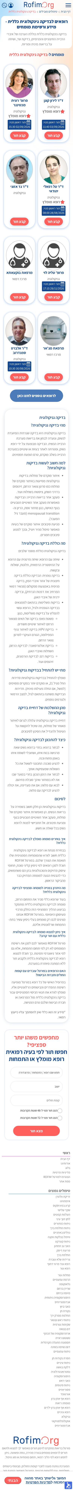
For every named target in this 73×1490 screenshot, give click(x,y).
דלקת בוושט (63, 1367)
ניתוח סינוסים (62, 1385)
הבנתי (13, 1480)
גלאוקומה (64, 1284)
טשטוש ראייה (62, 1338)
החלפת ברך (63, 1255)
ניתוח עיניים (63, 1363)
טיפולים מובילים (48, 11)
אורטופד (65, 1394)
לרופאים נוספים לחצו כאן (36, 395)
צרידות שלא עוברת (59, 1259)
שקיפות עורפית (61, 1324)
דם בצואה (64, 1329)
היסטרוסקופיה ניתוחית (57, 1298)
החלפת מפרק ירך (60, 1316)
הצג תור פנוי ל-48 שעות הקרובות (38, 1110)
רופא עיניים (63, 1412)
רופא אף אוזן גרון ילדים (57, 1408)
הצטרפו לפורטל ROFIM (56, 1177)
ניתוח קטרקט (62, 1241)
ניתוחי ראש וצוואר (60, 1320)
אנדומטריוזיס (62, 1302)
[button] (68, 1485)
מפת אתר (64, 1181)
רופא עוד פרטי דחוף (58, 1264)
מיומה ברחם (63, 1293)
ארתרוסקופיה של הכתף (56, 1333)
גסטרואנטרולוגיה (60, 1372)
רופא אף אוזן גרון (60, 1399)
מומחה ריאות (62, 1403)
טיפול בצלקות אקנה (59, 1237)
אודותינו (65, 1163)
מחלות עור (64, 1275)
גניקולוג (65, 1417)
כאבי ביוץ (65, 1307)
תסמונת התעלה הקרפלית (55, 1342)
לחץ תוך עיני (63, 1219)
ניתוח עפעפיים (62, 1351)
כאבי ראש (64, 1381)
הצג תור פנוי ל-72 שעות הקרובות (38, 1118)
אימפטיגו (65, 1201)
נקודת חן (65, 1311)
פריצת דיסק (63, 1250)
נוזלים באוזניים (61, 1232)
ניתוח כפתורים (62, 1223)
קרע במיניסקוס (61, 1205)
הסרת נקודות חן (61, 1358)
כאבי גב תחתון (62, 1246)
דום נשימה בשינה (60, 1347)
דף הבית (66, 11)
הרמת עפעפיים (61, 1280)
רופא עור (65, 1268)
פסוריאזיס (64, 1390)
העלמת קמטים (61, 1214)
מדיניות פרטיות (61, 1172)
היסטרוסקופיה (62, 1376)
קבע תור (53, 135)
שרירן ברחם (63, 1289)
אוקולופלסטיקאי (61, 1421)
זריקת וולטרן (63, 1197)
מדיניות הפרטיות (38, 1482)
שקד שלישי (64, 1210)
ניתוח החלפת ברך (60, 1228)
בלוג (67, 1168)
